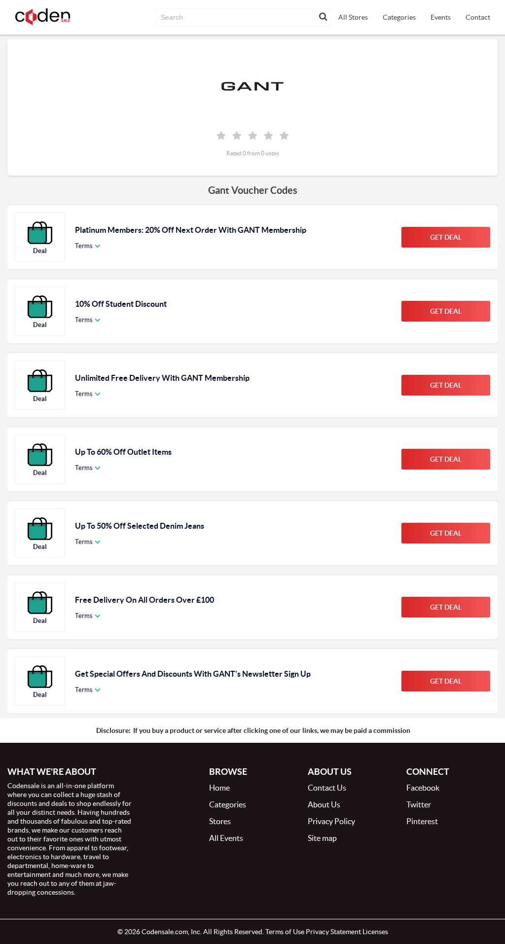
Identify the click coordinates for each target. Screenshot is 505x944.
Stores (220, 821)
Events (441, 17)
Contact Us (327, 788)
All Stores (353, 17)
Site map (322, 838)
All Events (226, 838)
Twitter (418, 804)
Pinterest (422, 821)
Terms (84, 246)
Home (219, 788)
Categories (399, 17)
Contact (478, 17)
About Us (324, 804)
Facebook (422, 788)
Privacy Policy (331, 821)
